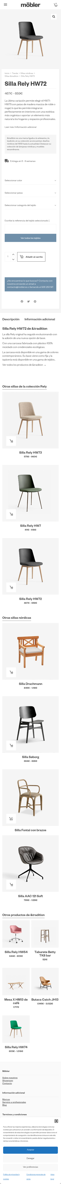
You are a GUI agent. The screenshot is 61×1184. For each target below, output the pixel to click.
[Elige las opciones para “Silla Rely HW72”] (11, 587)
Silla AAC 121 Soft (30, 896)
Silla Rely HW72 (30, 599)
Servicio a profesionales (14, 1102)
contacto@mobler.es (17, 287)
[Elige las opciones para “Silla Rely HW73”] (11, 441)
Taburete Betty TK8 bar (45, 954)
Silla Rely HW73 (30, 453)
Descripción (10, 320)
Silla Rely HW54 (16, 952)
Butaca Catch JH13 (44, 1000)
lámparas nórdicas (27, 147)
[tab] (10, 320)
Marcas (6, 1100)
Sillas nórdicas (26, 74)
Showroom (7, 1081)
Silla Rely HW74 (16, 1047)
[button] (56, 1121)
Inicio (7, 74)
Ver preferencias (30, 1167)
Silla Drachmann (30, 684)
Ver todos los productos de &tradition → (24, 365)
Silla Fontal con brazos (30, 830)
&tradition (11, 138)
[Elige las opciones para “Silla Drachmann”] (11, 672)
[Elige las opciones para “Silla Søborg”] (11, 745)
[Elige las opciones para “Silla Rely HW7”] (11, 514)
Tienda (15, 74)
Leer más (9, 127)
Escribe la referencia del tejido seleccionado (27, 221)
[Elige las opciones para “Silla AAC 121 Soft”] (11, 884)
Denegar (30, 1159)
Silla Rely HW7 (30, 526)
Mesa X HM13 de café (16, 1001)
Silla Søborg (30, 757)
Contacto (7, 1084)
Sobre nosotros (10, 1078)
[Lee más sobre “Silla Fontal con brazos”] (11, 819)
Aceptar (30, 1150)
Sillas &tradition (11, 76)
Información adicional (25, 127)
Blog (4, 1105)
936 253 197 (47, 287)
